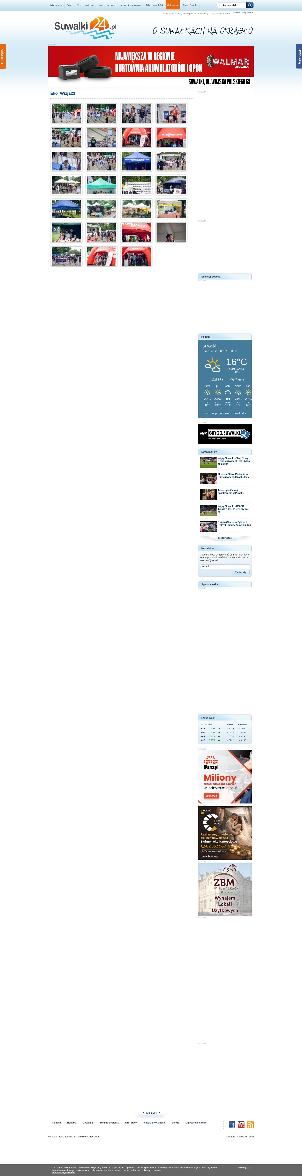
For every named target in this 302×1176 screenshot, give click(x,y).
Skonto (175, 1122)
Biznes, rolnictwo (85, 5)
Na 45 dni (240, 413)
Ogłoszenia (173, 5)
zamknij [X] (243, 1167)
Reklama (71, 1122)
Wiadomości (56, 5)
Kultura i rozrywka (107, 5)
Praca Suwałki (190, 5)
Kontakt (56, 1122)
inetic (251, 1136)
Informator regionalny (131, 5)
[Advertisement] (225, 154)
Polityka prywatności (154, 1122)
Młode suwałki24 (154, 5)
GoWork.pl (88, 1122)
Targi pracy (131, 1122)
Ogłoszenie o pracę (196, 1122)
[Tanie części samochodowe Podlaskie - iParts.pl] (225, 802)
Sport (69, 5)
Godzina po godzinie (216, 413)
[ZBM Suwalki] (225, 915)
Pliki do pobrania (109, 1122)
